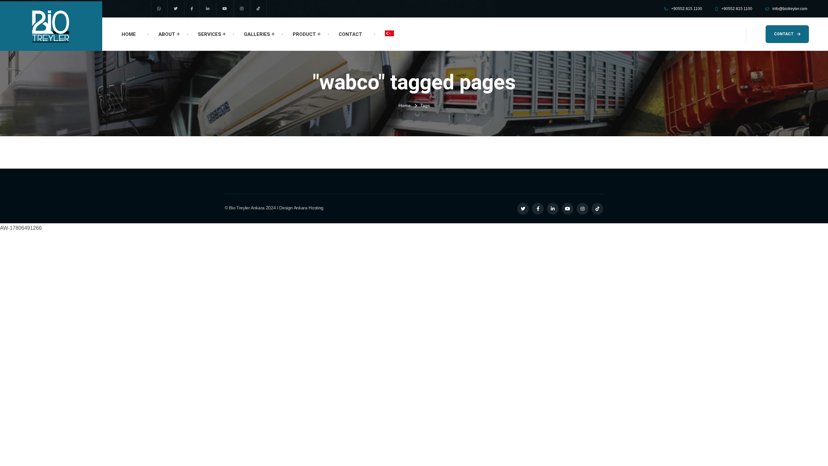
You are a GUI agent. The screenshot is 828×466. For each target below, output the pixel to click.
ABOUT (166, 34)
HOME (129, 34)
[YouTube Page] (567, 209)
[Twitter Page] (523, 209)
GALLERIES (257, 34)
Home (404, 105)
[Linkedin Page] (553, 209)
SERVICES (209, 34)
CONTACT (350, 34)
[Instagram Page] (582, 209)
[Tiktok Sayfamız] (258, 8)
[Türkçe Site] (389, 33)
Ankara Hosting (308, 207)
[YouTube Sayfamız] (225, 8)
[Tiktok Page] (597, 209)
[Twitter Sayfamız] (176, 8)
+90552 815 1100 (686, 8)
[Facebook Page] (538, 209)
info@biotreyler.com (789, 8)
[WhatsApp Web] (159, 8)
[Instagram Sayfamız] (242, 8)
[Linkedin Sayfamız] (208, 8)
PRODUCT (304, 34)
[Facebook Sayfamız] (192, 8)
